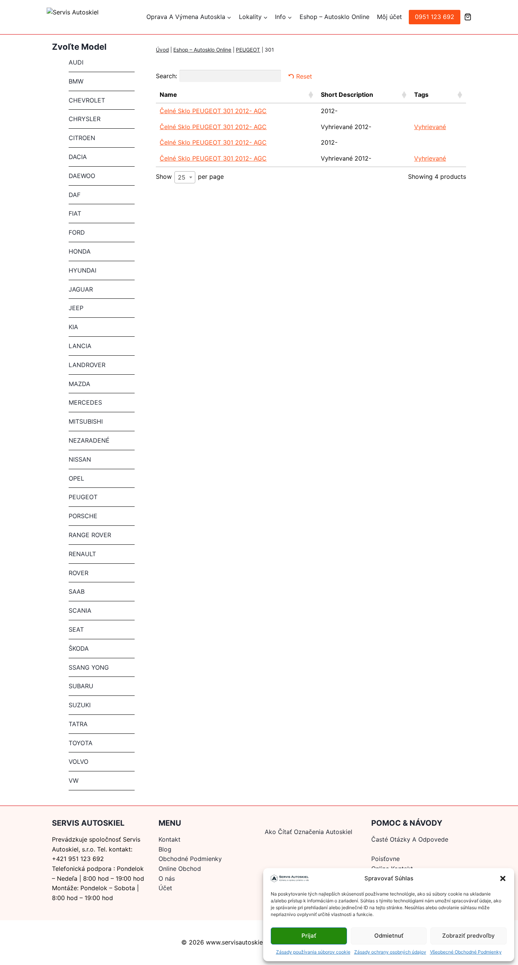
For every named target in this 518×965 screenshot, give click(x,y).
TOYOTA (81, 743)
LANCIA (80, 346)
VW (73, 780)
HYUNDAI (82, 270)
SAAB (77, 591)
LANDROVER (87, 365)
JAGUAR (81, 289)
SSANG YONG (89, 667)
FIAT (75, 213)
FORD (77, 232)
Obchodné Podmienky (190, 859)
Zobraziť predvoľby (468, 935)
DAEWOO (82, 176)
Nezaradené (89, 440)
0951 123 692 (434, 16)
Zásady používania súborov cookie (313, 952)
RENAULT (82, 554)
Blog (165, 849)
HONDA (80, 251)
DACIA (78, 157)
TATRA (78, 724)
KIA (73, 327)
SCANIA (80, 610)
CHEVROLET (87, 100)
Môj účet (389, 16)
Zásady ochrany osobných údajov (390, 952)
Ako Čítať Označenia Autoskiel (308, 832)
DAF (74, 195)
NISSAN (80, 459)
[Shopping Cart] (467, 16)
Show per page (190, 177)
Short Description (347, 94)
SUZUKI (80, 705)
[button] (503, 878)
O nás (167, 878)
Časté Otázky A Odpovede (409, 839)
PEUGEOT (248, 50)
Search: (166, 76)
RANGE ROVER (90, 535)
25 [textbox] (181, 177)
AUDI (76, 62)
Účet (165, 888)
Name (168, 94)
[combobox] (184, 177)
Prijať (308, 935)
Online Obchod (180, 868)
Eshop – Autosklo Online (334, 16)
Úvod (162, 50)
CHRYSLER (84, 119)
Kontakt (170, 839)
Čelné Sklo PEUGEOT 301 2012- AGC (213, 111)
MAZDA (79, 384)
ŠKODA (79, 648)
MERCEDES (85, 402)
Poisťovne (385, 859)
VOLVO (78, 761)
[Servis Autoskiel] (92, 17)
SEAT (76, 629)
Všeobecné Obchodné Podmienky (466, 952)
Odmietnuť (388, 935)
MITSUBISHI (86, 421)
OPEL (76, 478)
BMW (76, 81)
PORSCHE (83, 516)
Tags (421, 94)
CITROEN (82, 138)
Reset (304, 76)
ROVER (78, 573)
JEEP (76, 308)
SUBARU (81, 686)
